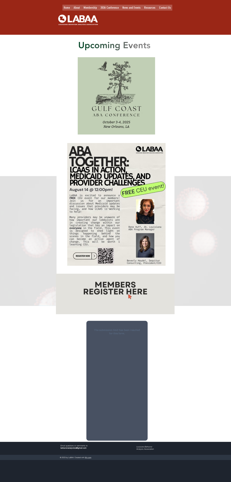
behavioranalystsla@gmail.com (74, 448)
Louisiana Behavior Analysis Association (145, 448)
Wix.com (88, 457)
